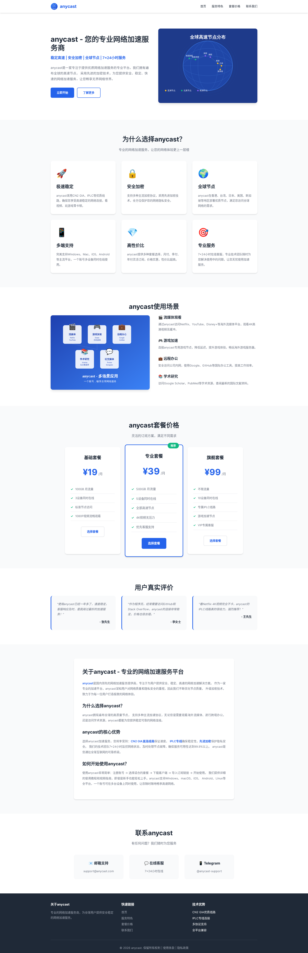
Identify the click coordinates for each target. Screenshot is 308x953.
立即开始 (62, 92)
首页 (203, 6)
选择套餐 (92, 531)
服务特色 (217, 6)
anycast (136, 948)
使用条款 (168, 948)
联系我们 (251, 6)
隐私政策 (183, 948)
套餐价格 (234, 6)
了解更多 (88, 92)
